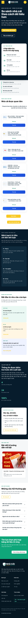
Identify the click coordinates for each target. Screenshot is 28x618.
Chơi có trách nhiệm (19, 595)
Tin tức (15, 586)
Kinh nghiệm (17, 583)
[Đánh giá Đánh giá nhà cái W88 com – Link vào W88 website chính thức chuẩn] (14, 138)
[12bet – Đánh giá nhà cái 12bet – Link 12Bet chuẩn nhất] (5, 150)
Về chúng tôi (4, 595)
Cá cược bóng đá (5, 583)
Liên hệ (3, 598)
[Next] (26, 465)
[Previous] (2, 465)
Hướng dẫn (16, 581)
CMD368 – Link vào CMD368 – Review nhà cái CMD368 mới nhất (14, 167)
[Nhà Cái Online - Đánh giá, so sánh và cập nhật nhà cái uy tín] (13, 2)
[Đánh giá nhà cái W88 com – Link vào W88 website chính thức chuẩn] (5, 134)
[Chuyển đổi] (24, 504)
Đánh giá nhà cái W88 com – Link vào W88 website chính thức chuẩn (14, 133)
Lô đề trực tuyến (5, 586)
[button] (2, 2)
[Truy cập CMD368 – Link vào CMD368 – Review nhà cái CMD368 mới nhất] (14, 175)
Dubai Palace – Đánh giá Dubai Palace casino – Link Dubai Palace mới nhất (14, 183)
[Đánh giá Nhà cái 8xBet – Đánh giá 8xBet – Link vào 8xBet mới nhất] (14, 121)
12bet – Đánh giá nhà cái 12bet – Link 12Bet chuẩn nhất (15, 150)
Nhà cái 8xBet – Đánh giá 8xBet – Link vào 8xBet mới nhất (16, 117)
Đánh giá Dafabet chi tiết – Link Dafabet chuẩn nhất (14, 200)
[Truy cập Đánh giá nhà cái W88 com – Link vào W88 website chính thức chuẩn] (14, 142)
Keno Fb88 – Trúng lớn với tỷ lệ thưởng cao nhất (14, 471)
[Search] (25, 2)
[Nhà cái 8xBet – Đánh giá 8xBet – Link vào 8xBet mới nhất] (5, 117)
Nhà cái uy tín (4, 581)
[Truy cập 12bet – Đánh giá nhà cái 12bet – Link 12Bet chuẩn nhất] (14, 158)
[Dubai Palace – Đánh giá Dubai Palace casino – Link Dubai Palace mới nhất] (5, 184)
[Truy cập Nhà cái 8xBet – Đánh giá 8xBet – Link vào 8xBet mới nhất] (14, 125)
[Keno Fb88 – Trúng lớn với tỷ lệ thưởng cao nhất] (14, 467)
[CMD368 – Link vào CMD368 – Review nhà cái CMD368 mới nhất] (5, 167)
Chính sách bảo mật (6, 601)
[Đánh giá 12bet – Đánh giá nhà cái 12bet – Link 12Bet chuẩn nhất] (14, 154)
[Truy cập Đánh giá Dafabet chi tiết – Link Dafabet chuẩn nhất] (14, 208)
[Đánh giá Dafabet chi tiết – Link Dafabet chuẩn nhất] (5, 200)
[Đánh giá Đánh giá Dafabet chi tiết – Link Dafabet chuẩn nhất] (14, 204)
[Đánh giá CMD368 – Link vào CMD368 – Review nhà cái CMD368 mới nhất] (14, 171)
